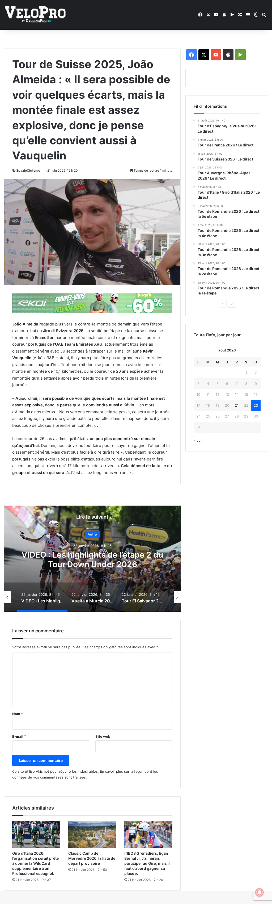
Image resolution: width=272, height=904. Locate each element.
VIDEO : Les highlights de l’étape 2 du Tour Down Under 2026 (92, 559)
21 (237, 405)
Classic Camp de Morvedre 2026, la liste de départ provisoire (91, 858)
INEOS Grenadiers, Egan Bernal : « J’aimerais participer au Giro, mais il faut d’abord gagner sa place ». (147, 863)
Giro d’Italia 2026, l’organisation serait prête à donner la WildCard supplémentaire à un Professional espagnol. (35, 863)
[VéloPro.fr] (35, 15)
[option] (92, 559)
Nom (17, 714)
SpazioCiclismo (28, 170)
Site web (102, 736)
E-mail (19, 736)
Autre (92, 534)
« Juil (198, 440)
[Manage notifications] (259, 892)
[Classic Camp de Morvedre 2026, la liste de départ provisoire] (92, 834)
